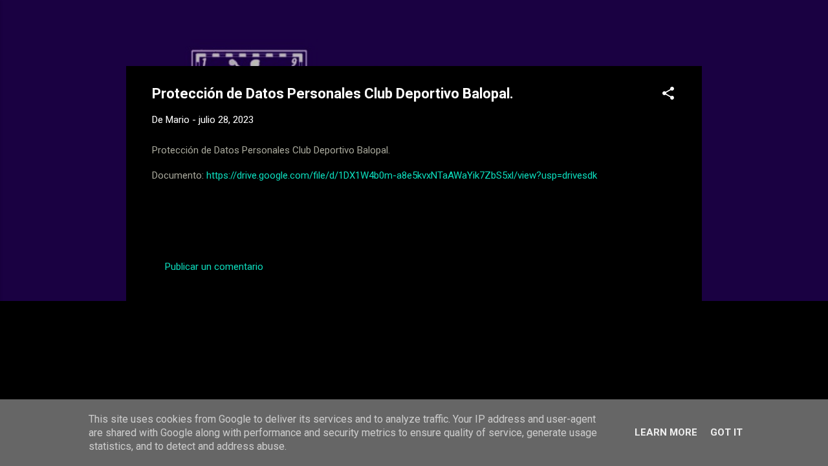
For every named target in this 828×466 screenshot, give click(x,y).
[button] (668, 95)
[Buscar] (694, 35)
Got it (726, 432)
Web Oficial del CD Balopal (250, 31)
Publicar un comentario (214, 266)
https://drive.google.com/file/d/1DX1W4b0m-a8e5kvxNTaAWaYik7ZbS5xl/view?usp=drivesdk (401, 175)
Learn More (666, 432)
